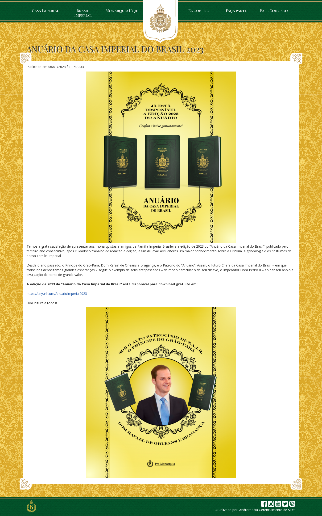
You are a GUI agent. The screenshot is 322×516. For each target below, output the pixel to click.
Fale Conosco (274, 10)
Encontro (198, 10)
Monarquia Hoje (122, 10)
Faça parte (236, 10)
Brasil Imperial (82, 13)
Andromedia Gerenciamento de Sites (267, 510)
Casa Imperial (45, 10)
